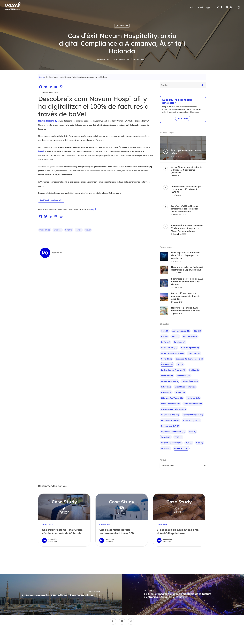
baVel (41, 151)
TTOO (178, 437)
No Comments (139, 59)
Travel (88, 230)
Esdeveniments (190, 381)
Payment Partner (170, 420)
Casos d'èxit (122, 25)
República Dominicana (173, 431)
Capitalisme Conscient (172, 353)
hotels (78, 230)
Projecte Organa (191, 420)
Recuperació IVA (170, 426)
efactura (58, 230)
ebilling (194, 370)
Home (41, 77)
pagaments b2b (170, 415)
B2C (164, 336)
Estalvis (68, 230)
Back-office (44, 230)
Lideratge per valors (172, 398)
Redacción (105, 59)
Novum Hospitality (47, 120)
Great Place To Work (185, 387)
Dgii (180, 364)
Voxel (200, 7)
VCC (189, 443)
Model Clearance (170, 403)
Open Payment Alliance (173, 409)
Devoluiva (167, 364)
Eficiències (183, 375)
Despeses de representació (189, 359)
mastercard (193, 398)
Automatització (181, 331)
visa (199, 443)
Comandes (194, 353)
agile (164, 331)
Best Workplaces (190, 348)
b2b (197, 331)
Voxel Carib (181, 448)
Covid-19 (166, 359)
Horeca (166, 392)
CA (208, 7)
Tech (192, 431)
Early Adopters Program (173, 370)
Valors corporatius (171, 443)
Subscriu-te (183, 118)
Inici (192, 7)
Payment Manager (193, 415)
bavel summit (169, 348)
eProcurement (169, 381)
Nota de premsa (193, 403)
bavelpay (179, 342)
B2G (175, 336)
